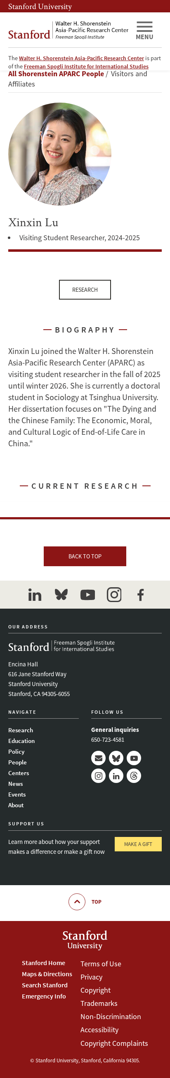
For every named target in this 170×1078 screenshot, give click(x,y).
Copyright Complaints (114, 1043)
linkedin (34, 594)
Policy (16, 751)
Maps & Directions (47, 974)
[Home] (68, 30)
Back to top (85, 556)
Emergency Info (44, 996)
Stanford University (40, 6)
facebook (140, 594)
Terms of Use (100, 963)
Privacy (91, 977)
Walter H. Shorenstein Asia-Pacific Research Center (81, 58)
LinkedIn (116, 776)
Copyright (95, 990)
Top (97, 901)
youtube (87, 594)
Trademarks (99, 1003)
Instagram (98, 776)
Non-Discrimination (110, 1016)
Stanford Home (43, 962)
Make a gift (138, 844)
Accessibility (99, 1029)
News (15, 783)
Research (85, 289)
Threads (134, 776)
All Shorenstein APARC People (56, 73)
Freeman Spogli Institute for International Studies (86, 66)
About (16, 805)
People (17, 762)
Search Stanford (45, 985)
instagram (113, 594)
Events (17, 794)
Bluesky (116, 758)
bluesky (61, 594)
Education (21, 741)
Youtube (134, 758)
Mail (98, 758)
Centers (18, 773)
